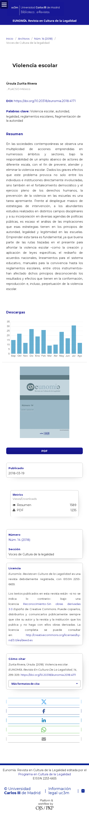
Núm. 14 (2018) (43, 38)
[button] (43, 701)
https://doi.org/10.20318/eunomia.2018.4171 (45, 101)
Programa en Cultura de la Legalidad (44, 774)
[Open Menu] (4, 4)
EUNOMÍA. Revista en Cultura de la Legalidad (45, 21)
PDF (44, 451)
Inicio (9, 38)
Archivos (23, 38)
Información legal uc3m (59, 791)
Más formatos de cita (25, 684)
